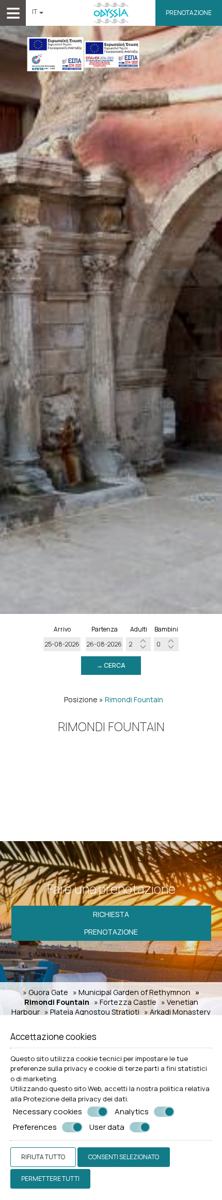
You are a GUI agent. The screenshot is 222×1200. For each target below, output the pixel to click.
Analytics (132, 1112)
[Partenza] (104, 644)
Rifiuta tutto (43, 1156)
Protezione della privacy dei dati (75, 1098)
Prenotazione (189, 12)
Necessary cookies (47, 1112)
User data (106, 1127)
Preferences (35, 1127)
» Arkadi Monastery (177, 1012)
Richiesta (111, 914)
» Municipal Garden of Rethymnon (132, 992)
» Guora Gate (45, 992)
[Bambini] (166, 644)
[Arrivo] (62, 644)
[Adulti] (138, 644)
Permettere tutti (50, 1178)
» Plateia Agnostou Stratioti (91, 1012)
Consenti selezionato (123, 1156)
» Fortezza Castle (125, 1002)
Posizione (81, 699)
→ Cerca (111, 665)
